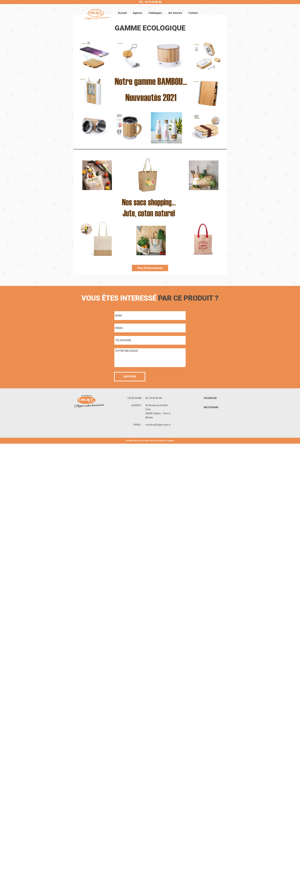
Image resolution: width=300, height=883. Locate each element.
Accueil (122, 12)
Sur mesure (175, 12)
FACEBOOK (210, 398)
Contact (193, 12)
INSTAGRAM (211, 407)
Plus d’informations (150, 268)
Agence (137, 12)
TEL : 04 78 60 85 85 (150, 1)
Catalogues (155, 12)
